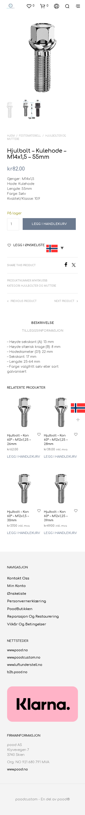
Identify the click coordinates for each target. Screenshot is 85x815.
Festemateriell (30, 135)
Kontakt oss (18, 578)
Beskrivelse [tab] (42, 323)
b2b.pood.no (17, 672)
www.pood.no (17, 650)
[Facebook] (68, 266)
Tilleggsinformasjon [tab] (42, 330)
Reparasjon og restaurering (33, 617)
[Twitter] (75, 266)
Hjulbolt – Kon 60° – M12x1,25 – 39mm (56, 516)
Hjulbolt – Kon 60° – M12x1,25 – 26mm (19, 440)
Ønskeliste (16, 594)
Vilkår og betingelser (26, 624)
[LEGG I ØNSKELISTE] (39, 434)
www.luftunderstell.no (24, 665)
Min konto (16, 586)
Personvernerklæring (26, 601)
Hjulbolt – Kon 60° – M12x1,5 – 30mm (18, 516)
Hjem (11, 135)
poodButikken (19, 609)
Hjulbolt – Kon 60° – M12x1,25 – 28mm (56, 440)
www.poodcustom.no (23, 657)
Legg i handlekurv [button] (23, 457)
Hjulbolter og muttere (38, 286)
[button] (30, 6)
